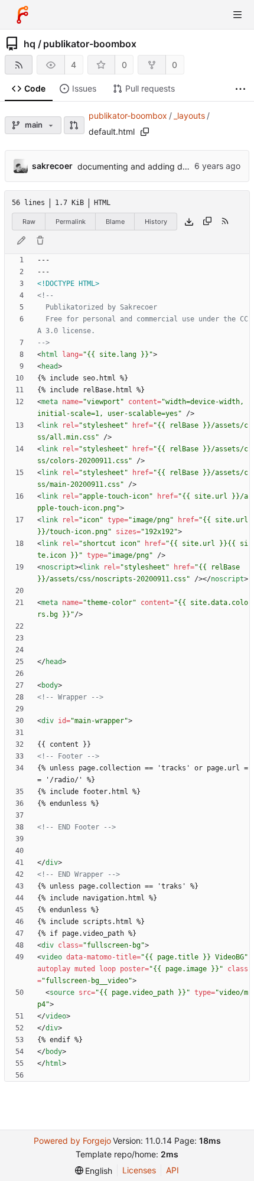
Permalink (71, 221)
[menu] (94, 1171)
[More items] (240, 89)
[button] (74, 125)
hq (29, 44)
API (172, 1170)
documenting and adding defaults (143, 166)
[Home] (22, 14)
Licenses (139, 1170)
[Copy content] (207, 221)
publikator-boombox (89, 44)
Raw (28, 221)
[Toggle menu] (237, 14)
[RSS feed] (18, 64)
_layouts (189, 115)
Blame (115, 221)
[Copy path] (144, 131)
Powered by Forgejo (72, 1141)
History (156, 221)
